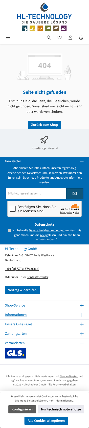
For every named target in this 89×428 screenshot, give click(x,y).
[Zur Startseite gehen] (44, 16)
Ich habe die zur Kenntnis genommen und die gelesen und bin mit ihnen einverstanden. (46, 234)
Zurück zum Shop (44, 124)
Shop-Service (15, 305)
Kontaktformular (37, 277)
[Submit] (74, 193)
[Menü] (7, 38)
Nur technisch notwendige (61, 409)
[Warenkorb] (81, 38)
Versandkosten (69, 376)
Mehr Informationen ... (61, 401)
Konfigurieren (22, 409)
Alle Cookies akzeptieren (46, 420)
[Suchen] (49, 38)
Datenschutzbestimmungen (46, 230)
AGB (42, 235)
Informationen (16, 314)
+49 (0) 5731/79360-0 (22, 269)
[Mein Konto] (70, 38)
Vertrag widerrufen (22, 290)
